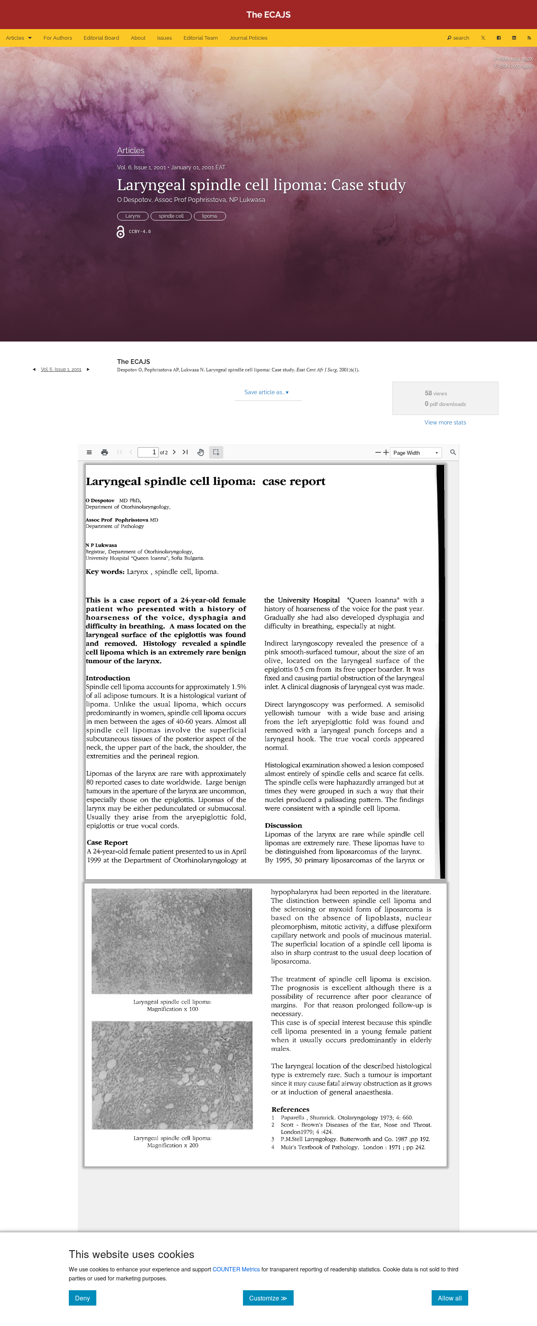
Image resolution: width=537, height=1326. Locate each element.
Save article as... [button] (267, 392)
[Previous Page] (131, 452)
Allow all (453, 1297)
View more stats (445, 422)
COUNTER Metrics (236, 1269)
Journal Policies (248, 38)
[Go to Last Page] (185, 452)
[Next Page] (174, 452)
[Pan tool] (200, 452)
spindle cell (171, 216)
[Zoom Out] (378, 452)
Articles (15, 38)
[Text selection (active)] (216, 452)
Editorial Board (101, 38)
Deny (85, 1297)
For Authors (58, 38)
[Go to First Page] (120, 452)
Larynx (132, 216)
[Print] (104, 452)
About (138, 38)
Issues (164, 38)
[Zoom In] (386, 452)
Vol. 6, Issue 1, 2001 (141, 167)
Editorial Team (201, 38)
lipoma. (210, 216)
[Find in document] (453, 452)
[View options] (89, 452)
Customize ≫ (271, 1297)
